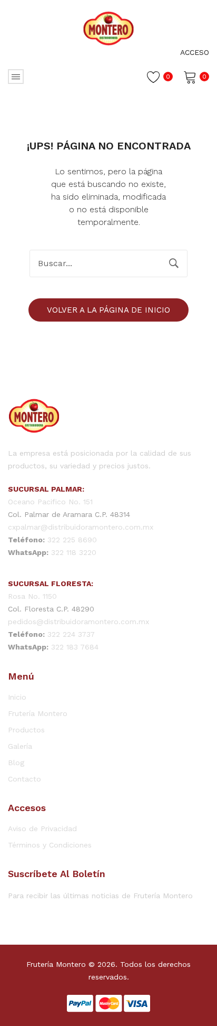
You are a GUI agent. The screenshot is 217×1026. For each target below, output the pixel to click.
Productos (26, 730)
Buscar (174, 263)
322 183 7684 (74, 647)
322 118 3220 (73, 552)
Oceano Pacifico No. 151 (50, 501)
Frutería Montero (37, 713)
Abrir (16, 76)
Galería (20, 746)
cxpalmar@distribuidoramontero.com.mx (80, 527)
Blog (16, 762)
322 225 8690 (72, 539)
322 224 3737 (71, 634)
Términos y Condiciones (50, 845)
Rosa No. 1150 (32, 596)
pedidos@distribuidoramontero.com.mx (78, 621)
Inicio (17, 697)
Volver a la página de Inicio (108, 310)
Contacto (24, 779)
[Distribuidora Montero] (108, 27)
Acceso (194, 52)
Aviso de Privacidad (42, 828)
